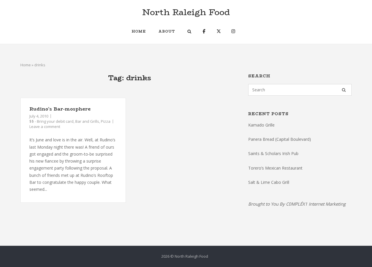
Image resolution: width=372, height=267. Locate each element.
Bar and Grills (87, 121)
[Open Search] (189, 32)
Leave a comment (44, 126)
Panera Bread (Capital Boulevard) (279, 139)
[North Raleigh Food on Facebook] (203, 31)
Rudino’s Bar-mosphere (60, 109)
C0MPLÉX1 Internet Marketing (316, 204)
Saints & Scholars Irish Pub (273, 153)
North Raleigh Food (186, 12)
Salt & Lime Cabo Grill (268, 182)
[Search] (344, 90)
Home (139, 31)
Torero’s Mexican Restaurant (275, 168)
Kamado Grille (261, 125)
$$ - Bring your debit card (51, 121)
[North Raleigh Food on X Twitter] (218, 31)
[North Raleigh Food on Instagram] (233, 31)
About (166, 31)
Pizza (105, 121)
